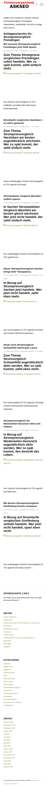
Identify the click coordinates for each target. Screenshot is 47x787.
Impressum (7, 632)
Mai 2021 (6, 740)
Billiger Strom (25, 126)
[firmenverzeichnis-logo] (19, 4)
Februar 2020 (8, 767)
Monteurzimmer (9, 673)
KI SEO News (8, 635)
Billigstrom (24, 51)
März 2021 (7, 746)
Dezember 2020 (9, 755)
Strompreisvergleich (28, 510)
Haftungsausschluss (10, 629)
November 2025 (9, 725)
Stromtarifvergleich (27, 351)
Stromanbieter (8, 684)
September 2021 (9, 728)
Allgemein (6, 664)
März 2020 (7, 764)
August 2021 (7, 731)
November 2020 (9, 758)
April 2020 (7, 761)
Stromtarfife (25, 430)
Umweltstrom (25, 203)
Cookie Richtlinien (9, 617)
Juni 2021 (6, 737)
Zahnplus (6, 647)
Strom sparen (8, 681)
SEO (5, 675)
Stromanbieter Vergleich (12, 687)
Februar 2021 (8, 749)
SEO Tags (7, 644)
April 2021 (7, 743)
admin (35, 51)
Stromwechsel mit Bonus (30, 275)
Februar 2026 (8, 722)
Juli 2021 (6, 734)
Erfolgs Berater (14, 783)
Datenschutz (8, 620)
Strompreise (7, 690)
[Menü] (40, 4)
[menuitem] (35, 4)
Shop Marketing (9, 678)
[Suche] (35, 4)
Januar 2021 (7, 752)
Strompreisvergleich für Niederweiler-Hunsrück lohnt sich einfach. (21, 423)
